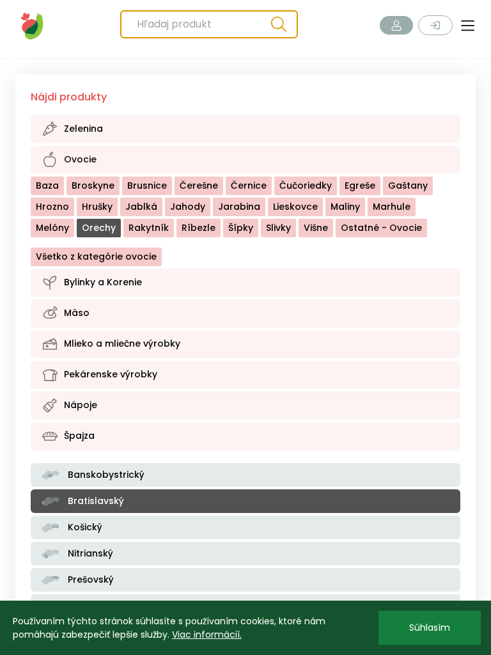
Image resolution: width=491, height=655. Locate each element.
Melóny (52, 227)
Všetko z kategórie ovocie (96, 256)
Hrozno (52, 206)
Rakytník (149, 227)
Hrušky (97, 206)
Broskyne (93, 185)
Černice (249, 185)
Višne (316, 227)
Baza (47, 185)
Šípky (240, 227)
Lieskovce (295, 206)
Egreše (360, 185)
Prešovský (89, 579)
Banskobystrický (104, 474)
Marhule (391, 206)
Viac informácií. (207, 634)
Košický (83, 527)
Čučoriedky (305, 185)
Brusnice (147, 185)
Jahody (187, 206)
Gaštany (408, 185)
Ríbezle (198, 227)
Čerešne (199, 185)
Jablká (141, 206)
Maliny (345, 206)
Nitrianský (89, 553)
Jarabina (239, 206)
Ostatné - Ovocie (381, 227)
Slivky (278, 227)
